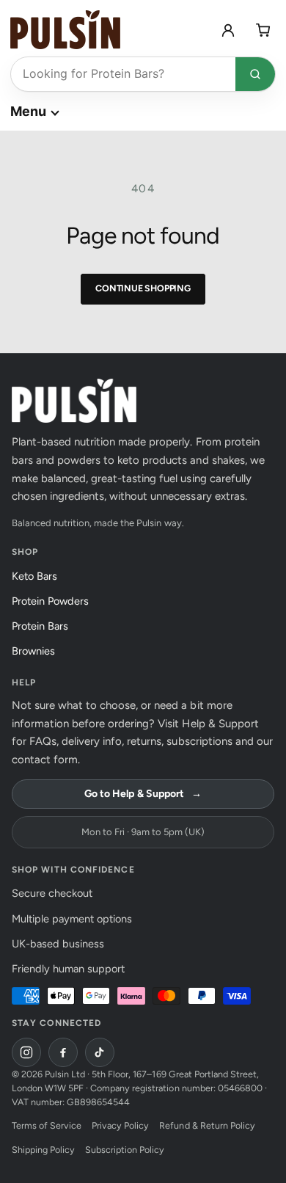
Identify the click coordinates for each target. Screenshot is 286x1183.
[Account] (228, 30)
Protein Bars (44, 626)
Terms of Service (46, 1125)
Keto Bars (38, 576)
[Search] (255, 74)
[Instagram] (26, 1052)
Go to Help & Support (142, 793)
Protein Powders (54, 601)
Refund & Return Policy (206, 1125)
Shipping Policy (43, 1149)
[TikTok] (99, 1052)
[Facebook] (63, 1052)
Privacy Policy (120, 1125)
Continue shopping (143, 288)
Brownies (37, 651)
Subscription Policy (124, 1149)
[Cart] (263, 30)
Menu (28, 111)
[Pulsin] (65, 29)
